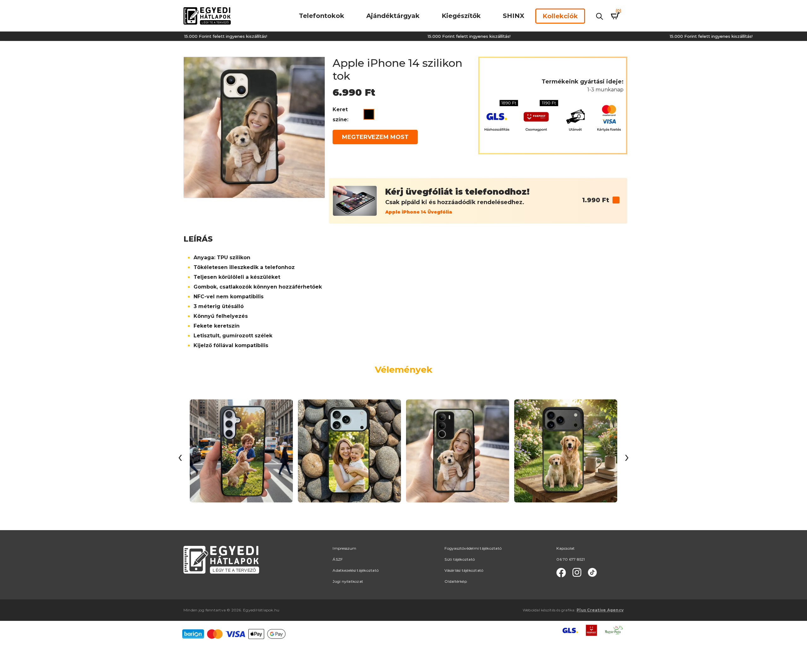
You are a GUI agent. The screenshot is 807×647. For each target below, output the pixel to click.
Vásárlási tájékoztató (463, 570)
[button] (616, 200)
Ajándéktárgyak (393, 16)
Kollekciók (560, 16)
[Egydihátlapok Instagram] (576, 572)
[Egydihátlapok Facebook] (561, 572)
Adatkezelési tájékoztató (356, 570)
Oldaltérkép (455, 581)
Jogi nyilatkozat (348, 581)
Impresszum (344, 548)
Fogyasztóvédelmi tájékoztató (473, 548)
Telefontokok (321, 16)
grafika (568, 610)
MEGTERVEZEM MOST (375, 137)
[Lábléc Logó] (221, 559)
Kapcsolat (565, 548)
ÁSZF (338, 559)
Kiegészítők (461, 16)
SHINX (513, 16)
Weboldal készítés (539, 610)
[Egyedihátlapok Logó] (207, 16)
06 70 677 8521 (570, 559)
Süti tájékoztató (459, 559)
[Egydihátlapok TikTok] (592, 572)
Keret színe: (340, 114)
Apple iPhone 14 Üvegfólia (418, 212)
